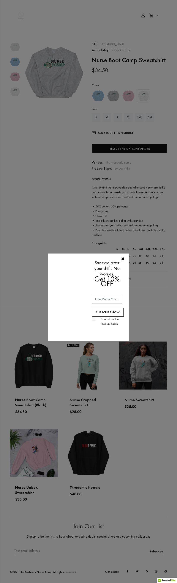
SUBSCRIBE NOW (108, 312)
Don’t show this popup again (110, 321)
